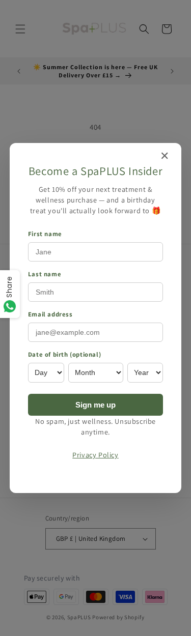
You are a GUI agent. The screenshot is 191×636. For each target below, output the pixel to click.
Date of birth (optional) (64, 354)
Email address (50, 314)
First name (45, 233)
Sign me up (95, 404)
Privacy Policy (95, 454)
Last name (44, 274)
